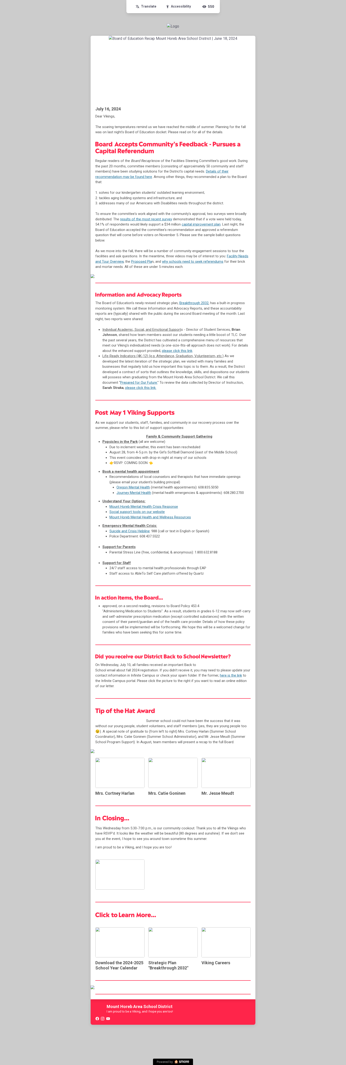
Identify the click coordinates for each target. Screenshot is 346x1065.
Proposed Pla (141, 261)
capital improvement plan (201, 224)
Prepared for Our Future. (138, 382)
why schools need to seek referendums (192, 261)
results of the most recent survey (146, 219)
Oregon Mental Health (133, 487)
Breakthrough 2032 (194, 303)
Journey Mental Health (134, 493)
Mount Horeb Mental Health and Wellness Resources (150, 517)
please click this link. (140, 388)
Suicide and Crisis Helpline (129, 531)
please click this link (177, 351)
